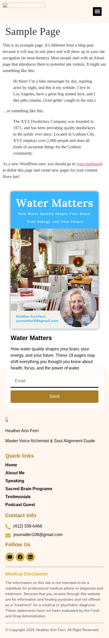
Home (11, 465)
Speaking (14, 481)
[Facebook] (20, 556)
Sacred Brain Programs (28, 489)
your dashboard (89, 164)
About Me (15, 473)
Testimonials (18, 496)
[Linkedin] (30, 556)
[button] (97, 11)
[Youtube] (9, 556)
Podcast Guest (20, 504)
